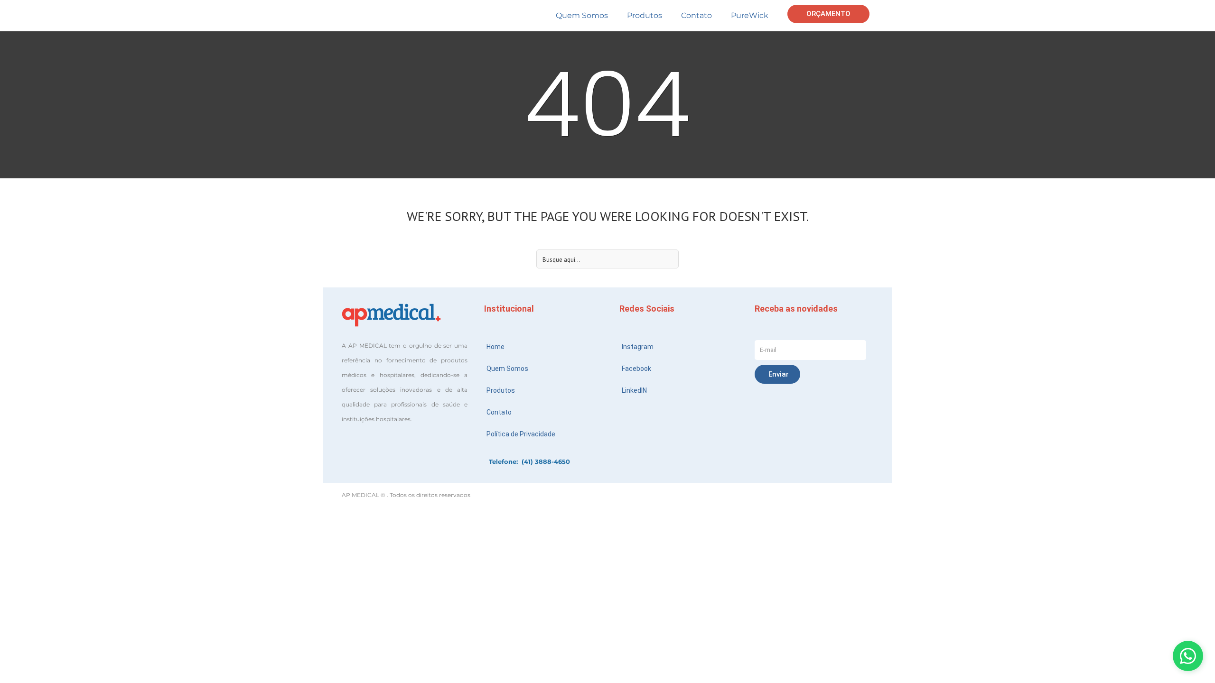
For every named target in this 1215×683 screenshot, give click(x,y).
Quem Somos (582, 15)
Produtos (644, 15)
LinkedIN (634, 390)
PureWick (749, 15)
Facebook (636, 368)
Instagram (638, 347)
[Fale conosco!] (1188, 656)
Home (495, 347)
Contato (696, 15)
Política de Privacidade (520, 434)
